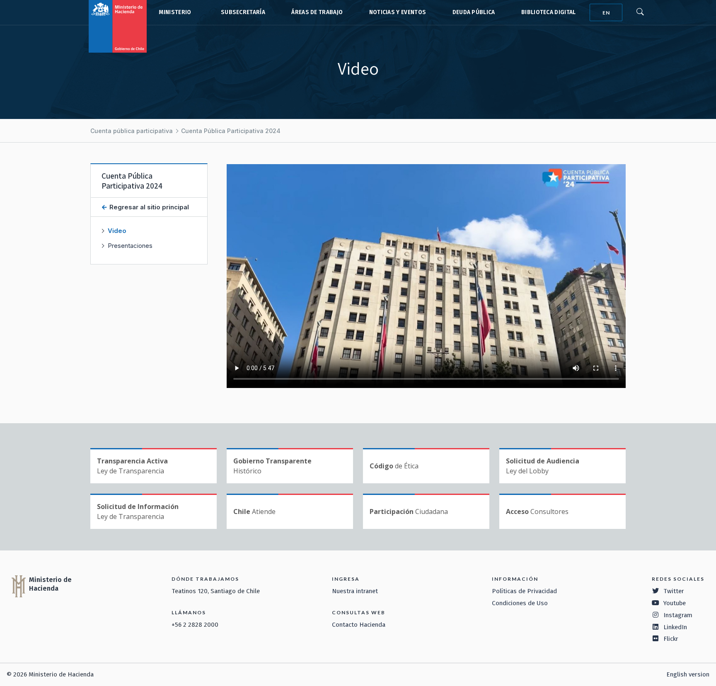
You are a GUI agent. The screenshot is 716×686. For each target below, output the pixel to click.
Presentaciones (130, 246)
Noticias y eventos (397, 12)
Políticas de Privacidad (524, 591)
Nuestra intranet (355, 591)
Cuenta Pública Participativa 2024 (231, 130)
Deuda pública (473, 12)
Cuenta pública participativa (131, 130)
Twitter (673, 591)
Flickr (670, 638)
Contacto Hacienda (358, 624)
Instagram (677, 615)
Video (117, 231)
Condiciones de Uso (520, 603)
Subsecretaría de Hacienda (241, 12)
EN (606, 13)
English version (687, 674)
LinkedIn (675, 627)
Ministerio (175, 12)
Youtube (674, 603)
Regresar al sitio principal (148, 207)
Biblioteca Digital (548, 12)
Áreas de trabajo (317, 12)
